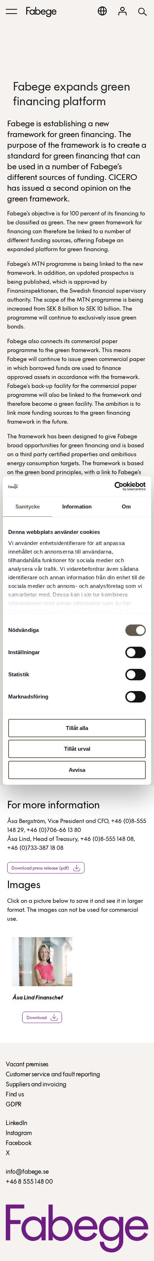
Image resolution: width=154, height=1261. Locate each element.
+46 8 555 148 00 (29, 1182)
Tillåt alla (77, 728)
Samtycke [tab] (27, 506)
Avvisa (77, 770)
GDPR (13, 1105)
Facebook (19, 1143)
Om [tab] (126, 506)
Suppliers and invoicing (36, 1085)
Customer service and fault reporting (53, 1075)
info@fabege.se (27, 1172)
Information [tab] (77, 506)
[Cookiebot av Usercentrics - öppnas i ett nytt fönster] (114, 486)
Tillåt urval (77, 749)
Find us (15, 1095)
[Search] (142, 11)
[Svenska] (102, 11)
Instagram (19, 1133)
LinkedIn (16, 1123)
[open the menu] (11, 11)
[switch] (135, 652)
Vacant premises (27, 1065)
